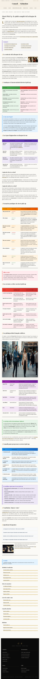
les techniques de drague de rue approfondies (29, 36)
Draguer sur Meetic (6, 591)
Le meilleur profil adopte (7, 586)
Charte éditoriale (23, 671)
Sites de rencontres (6, 654)
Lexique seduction (6, 580)
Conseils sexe (5, 661)
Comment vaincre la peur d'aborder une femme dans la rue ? (15, 532)
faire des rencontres (21, 21)
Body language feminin (7, 577)
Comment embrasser (6, 605)
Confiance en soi (6, 575)
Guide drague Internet (6, 588)
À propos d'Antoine (6, 671)
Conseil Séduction (20, 4)
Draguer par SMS (6, 602)
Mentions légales (23, 668)
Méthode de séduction (7, 657)
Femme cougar (5, 659)
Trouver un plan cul (6, 624)
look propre (4, 177)
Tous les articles (5, 668)
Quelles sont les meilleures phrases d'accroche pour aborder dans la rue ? (18, 536)
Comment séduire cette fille (8, 569)
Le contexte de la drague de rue (10, 43)
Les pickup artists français (26, 45)
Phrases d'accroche (6, 572)
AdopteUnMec (5, 652)
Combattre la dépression (25, 657)
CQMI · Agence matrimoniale (25, 652)
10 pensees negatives (6, 616)
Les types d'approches (8, 47)
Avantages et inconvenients (9, 45)
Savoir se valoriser (6, 611)
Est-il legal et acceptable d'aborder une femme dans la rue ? (15, 539)
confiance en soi (15, 468)
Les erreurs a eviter (25, 43)
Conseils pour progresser (26, 47)
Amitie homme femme (7, 630)
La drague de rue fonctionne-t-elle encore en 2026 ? (13, 528)
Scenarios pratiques (8, 49)
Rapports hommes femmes (7, 627)
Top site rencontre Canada (25, 654)
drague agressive (10, 31)
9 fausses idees (6, 613)
